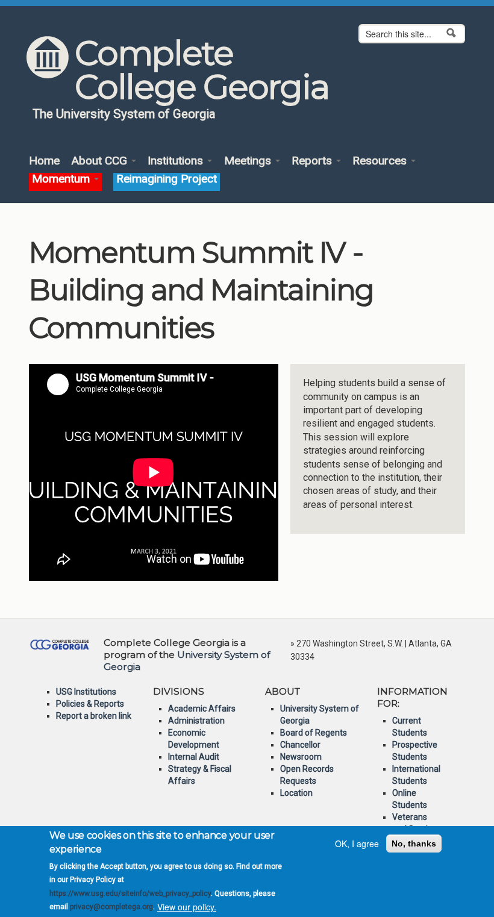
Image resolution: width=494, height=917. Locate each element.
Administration (196, 720)
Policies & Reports (90, 704)
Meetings (249, 161)
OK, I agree (357, 843)
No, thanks (414, 843)
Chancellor (300, 745)
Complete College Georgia (201, 70)
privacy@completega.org (111, 907)
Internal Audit (193, 757)
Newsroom (301, 757)
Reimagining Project (166, 179)
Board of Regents (313, 732)
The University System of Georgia (124, 114)
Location (296, 793)
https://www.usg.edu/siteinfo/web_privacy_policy (130, 893)
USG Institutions (86, 691)
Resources (381, 161)
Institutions (177, 161)
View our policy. (186, 907)
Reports (313, 161)
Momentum (62, 179)
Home (44, 161)
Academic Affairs (202, 708)
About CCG (100, 161)
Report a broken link (93, 716)
